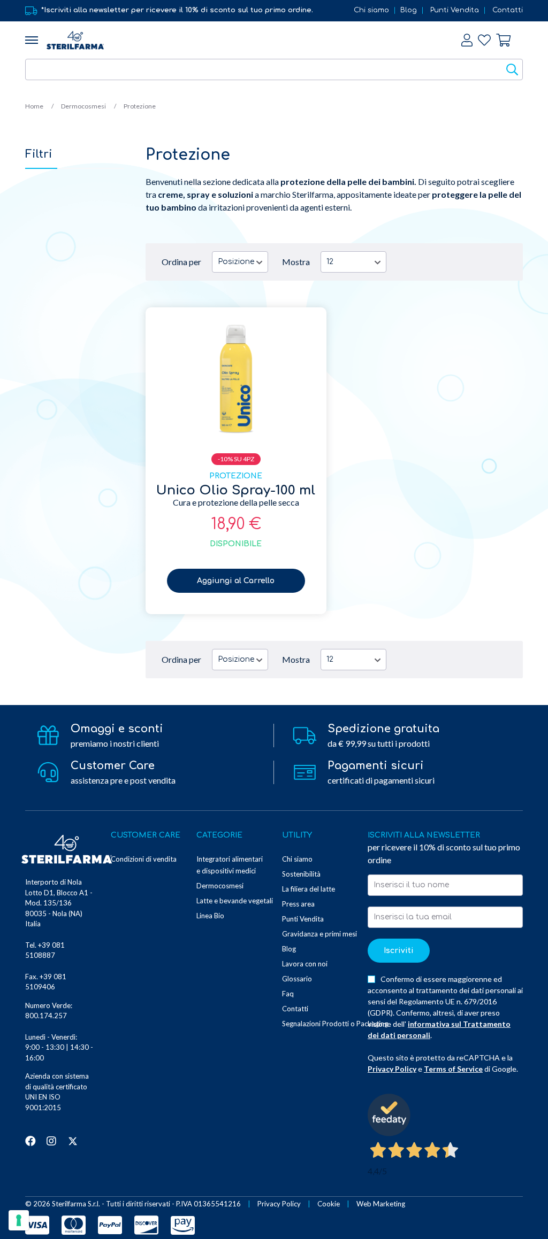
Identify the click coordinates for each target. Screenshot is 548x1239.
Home (34, 106)
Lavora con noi (305, 963)
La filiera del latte (308, 889)
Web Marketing (380, 1203)
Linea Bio (210, 915)
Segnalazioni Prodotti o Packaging (335, 1023)
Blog (408, 10)
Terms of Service (453, 1068)
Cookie (328, 1203)
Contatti (507, 10)
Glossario (297, 978)
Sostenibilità (301, 874)
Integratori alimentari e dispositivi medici (229, 865)
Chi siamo (371, 10)
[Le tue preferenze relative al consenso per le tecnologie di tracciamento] (19, 1220)
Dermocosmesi (83, 106)
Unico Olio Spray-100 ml (235, 490)
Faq (288, 993)
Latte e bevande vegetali (234, 900)
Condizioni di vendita (144, 859)
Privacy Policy (392, 1068)
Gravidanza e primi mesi (319, 934)
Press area (298, 904)
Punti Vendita (454, 10)
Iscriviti (399, 951)
